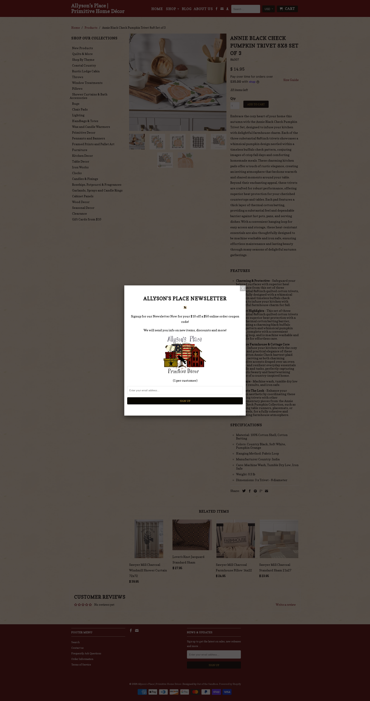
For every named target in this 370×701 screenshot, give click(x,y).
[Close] (243, 288)
